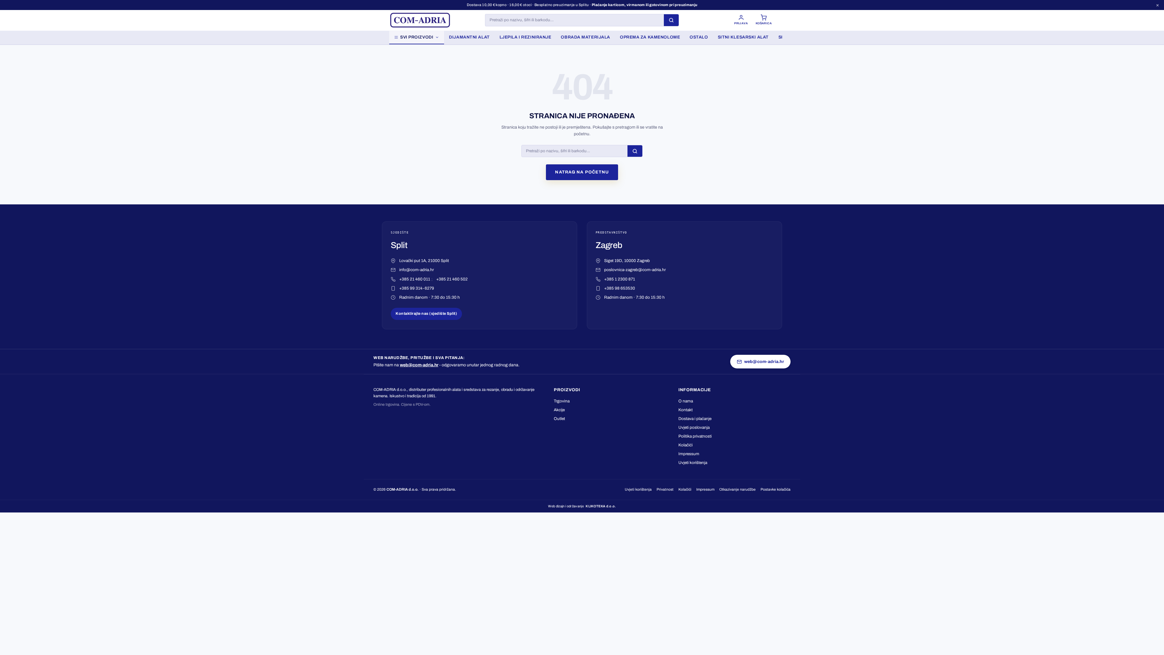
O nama (685, 401)
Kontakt (685, 410)
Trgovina (562, 401)
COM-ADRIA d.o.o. (402, 489)
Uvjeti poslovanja (694, 427)
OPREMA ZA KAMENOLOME (650, 37)
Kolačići (685, 445)
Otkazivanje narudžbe (737, 489)
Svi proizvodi (416, 37)
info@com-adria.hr (416, 269)
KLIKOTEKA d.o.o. (601, 506)
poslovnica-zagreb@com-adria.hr (635, 269)
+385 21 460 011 (414, 279)
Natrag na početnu (582, 172)
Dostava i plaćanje (694, 418)
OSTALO (699, 37)
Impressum (688, 454)
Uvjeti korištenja (692, 462)
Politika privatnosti (695, 436)
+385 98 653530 (619, 288)
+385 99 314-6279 (416, 288)
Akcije (559, 410)
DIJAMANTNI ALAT (469, 37)
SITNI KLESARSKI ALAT (743, 37)
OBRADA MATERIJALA (585, 37)
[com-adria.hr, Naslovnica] (419, 20)
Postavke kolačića (776, 489)
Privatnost (665, 489)
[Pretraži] (671, 20)
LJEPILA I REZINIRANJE (525, 37)
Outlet (559, 418)
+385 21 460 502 (452, 279)
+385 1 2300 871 (619, 279)
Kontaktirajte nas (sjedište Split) (426, 313)
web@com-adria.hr (419, 365)
